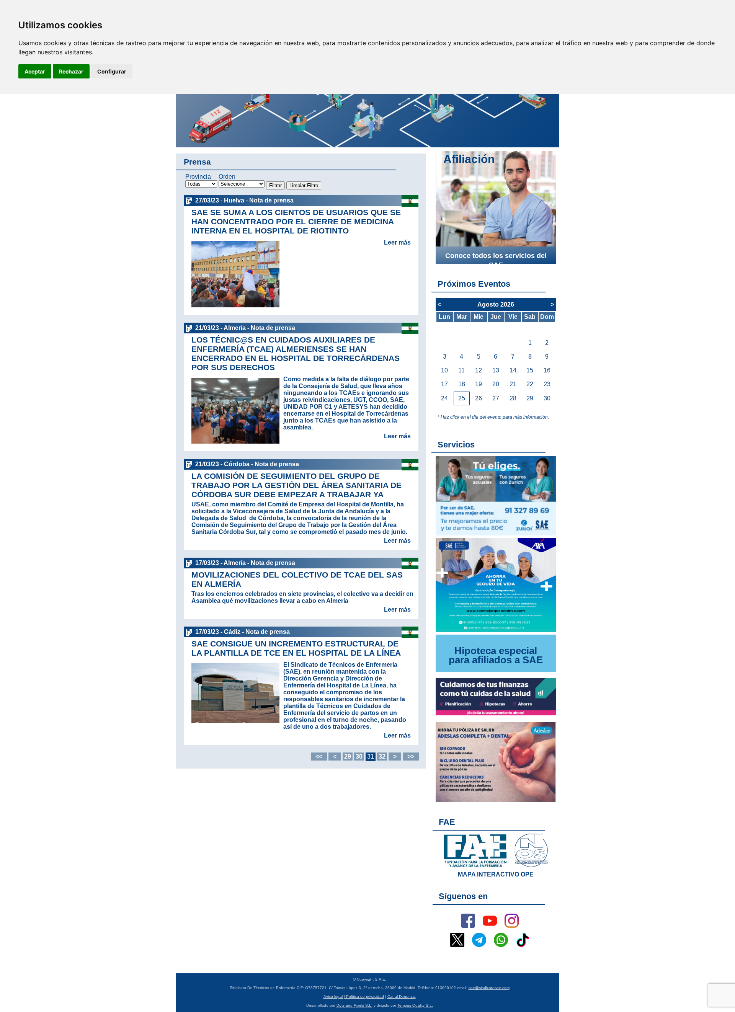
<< (318, 756)
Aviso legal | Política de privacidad (353, 996)
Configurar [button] (111, 71)
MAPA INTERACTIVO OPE (496, 874)
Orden (227, 176)
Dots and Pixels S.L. (354, 1005)
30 (359, 756)
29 (347, 756)
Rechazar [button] (71, 71)
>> (410, 756)
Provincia (198, 176)
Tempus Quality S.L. (415, 1005)
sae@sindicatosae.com (489, 988)
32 (382, 756)
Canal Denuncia (401, 996)
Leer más (397, 242)
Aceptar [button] (34, 71)
